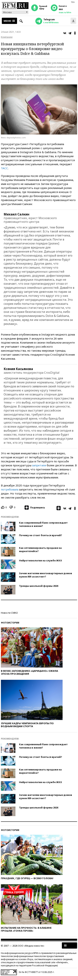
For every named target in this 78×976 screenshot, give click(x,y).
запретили (39, 465)
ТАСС (4, 168)
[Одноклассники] (75, 33)
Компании (7, 36)
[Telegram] (70, 33)
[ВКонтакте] (65, 33)
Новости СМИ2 (9, 612)
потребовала (9, 489)
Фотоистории (10, 622)
